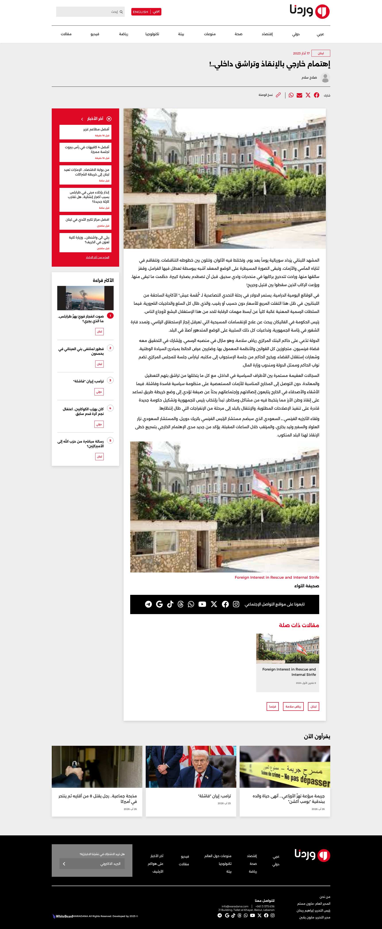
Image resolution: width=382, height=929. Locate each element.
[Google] (159, 604)
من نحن (325, 896)
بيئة (181, 34)
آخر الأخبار (157, 856)
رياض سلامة (293, 706)
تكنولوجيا (152, 34)
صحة (239, 34)
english (140, 12)
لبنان (321, 53)
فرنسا (272, 706)
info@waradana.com (235, 906)
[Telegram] (148, 604)
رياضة (123, 34)
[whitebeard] (62, 916)
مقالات (66, 34)
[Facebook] (316, 95)
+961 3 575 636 (265, 906)
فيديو (95, 34)
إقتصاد (267, 34)
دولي (296, 34)
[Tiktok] (170, 604)
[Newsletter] (64, 864)
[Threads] (181, 604)
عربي (156, 11)
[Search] (121, 11)
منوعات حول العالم (217, 856)
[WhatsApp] (191, 604)
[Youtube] (202, 604)
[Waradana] (309, 11)
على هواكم (155, 864)
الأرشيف (158, 871)
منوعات (210, 34)
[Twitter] (308, 95)
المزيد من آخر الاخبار (97, 257)
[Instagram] (236, 604)
